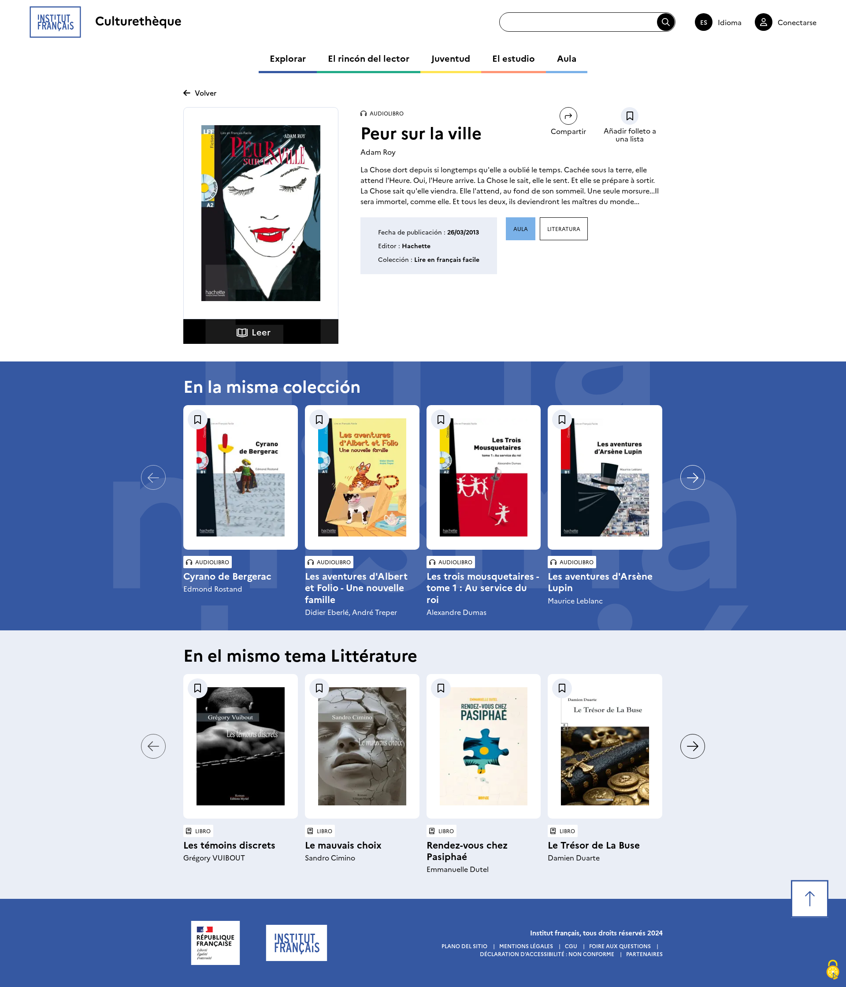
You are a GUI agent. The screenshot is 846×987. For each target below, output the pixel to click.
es (703, 22)
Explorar (288, 58)
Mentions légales (526, 946)
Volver (205, 92)
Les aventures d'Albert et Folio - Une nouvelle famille (356, 587)
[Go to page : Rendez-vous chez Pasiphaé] (484, 746)
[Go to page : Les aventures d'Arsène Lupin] (605, 477)
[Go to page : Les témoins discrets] (240, 746)
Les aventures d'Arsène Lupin (600, 581)
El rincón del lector (368, 58)
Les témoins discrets (229, 844)
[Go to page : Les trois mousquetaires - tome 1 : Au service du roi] (484, 477)
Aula (566, 58)
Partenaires (644, 953)
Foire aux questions (620, 946)
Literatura (563, 228)
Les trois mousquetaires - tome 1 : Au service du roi (483, 587)
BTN (629, 116)
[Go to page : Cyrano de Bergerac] (240, 477)
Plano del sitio (464, 946)
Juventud (450, 58)
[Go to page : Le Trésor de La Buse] (605, 746)
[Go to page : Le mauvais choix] (362, 746)
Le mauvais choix (343, 844)
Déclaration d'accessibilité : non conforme (547, 953)
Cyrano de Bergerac (227, 575)
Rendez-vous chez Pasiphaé (467, 850)
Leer (261, 331)
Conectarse (797, 22)
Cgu (571, 946)
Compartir (568, 131)
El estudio (513, 58)
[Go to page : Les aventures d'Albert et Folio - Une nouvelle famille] (362, 477)
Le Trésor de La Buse (594, 844)
